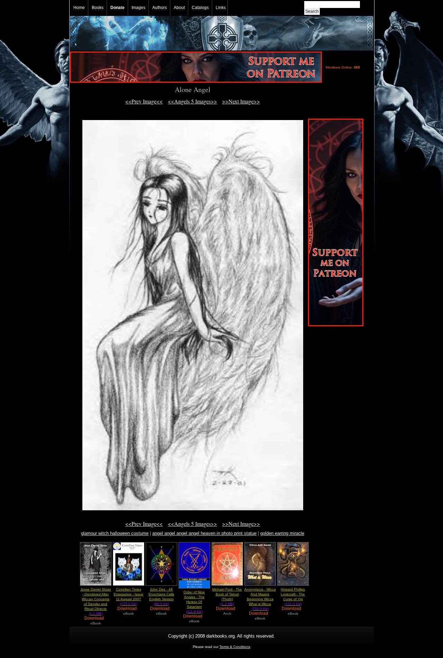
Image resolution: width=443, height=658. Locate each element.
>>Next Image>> (241, 101)
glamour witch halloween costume (114, 533)
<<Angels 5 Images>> (192, 101)
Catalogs (200, 7)
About (179, 7)
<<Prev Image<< (144, 101)
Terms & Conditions (234, 647)
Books (97, 7)
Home (79, 7)
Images (138, 7)
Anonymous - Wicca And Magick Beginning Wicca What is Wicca (260, 599)
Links (221, 7)
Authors (159, 7)
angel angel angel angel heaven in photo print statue (204, 533)
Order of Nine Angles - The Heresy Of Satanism (194, 601)
